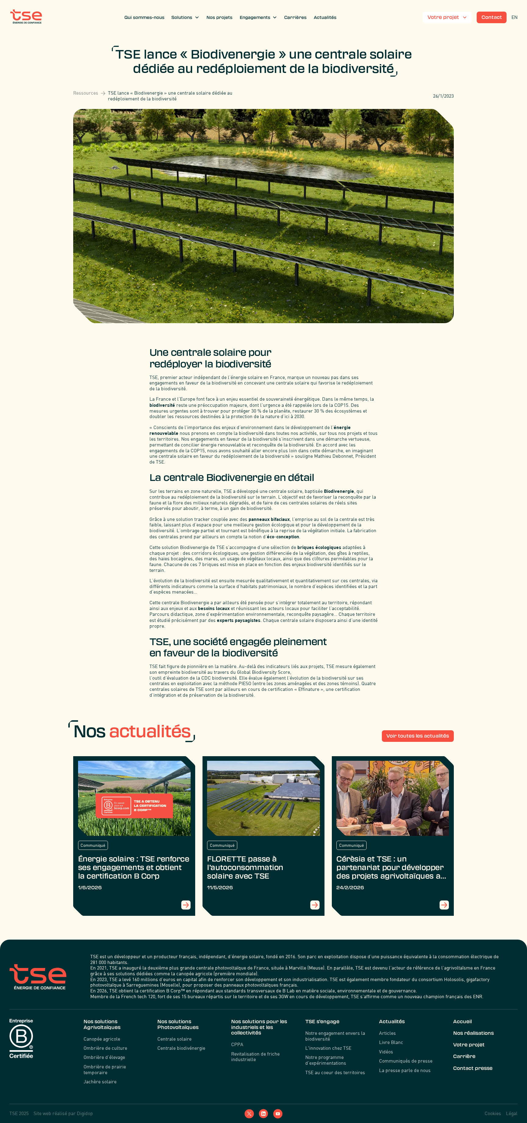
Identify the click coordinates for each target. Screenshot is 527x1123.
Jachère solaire (100, 1082)
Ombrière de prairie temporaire (105, 1069)
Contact (492, 17)
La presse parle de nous (405, 1070)
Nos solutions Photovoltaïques (178, 1024)
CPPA (237, 1044)
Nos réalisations (473, 1033)
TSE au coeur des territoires (335, 1072)
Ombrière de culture (105, 1048)
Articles (387, 1033)
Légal (512, 1113)
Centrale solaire (174, 1039)
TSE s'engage (322, 1021)
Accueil (462, 1021)
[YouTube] (277, 1113)
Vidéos (386, 1052)
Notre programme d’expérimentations (325, 1060)
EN (514, 17)
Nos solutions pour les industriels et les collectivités (259, 1027)
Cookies (493, 1113)
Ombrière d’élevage (104, 1057)
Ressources (85, 93)
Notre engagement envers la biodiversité (335, 1036)
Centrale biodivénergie (181, 1048)
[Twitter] (249, 1113)
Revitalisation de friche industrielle (255, 1057)
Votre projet (469, 1044)
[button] (185, 17)
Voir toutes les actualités (417, 736)
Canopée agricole (102, 1039)
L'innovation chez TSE (328, 1048)
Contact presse (473, 1068)
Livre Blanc (391, 1042)
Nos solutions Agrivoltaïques (102, 1024)
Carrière (464, 1056)
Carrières (295, 17)
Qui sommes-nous (144, 17)
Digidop (85, 1113)
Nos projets (219, 17)
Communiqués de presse (405, 1061)
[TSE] (26, 17)
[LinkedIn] (263, 1113)
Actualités (325, 17)
